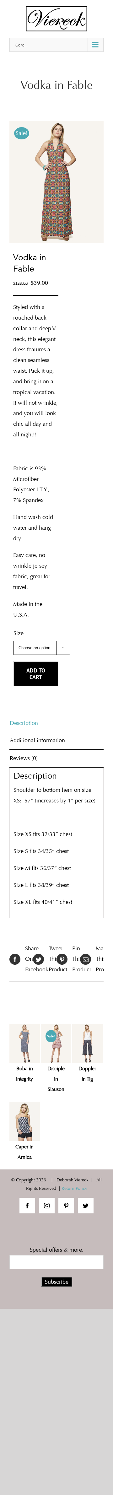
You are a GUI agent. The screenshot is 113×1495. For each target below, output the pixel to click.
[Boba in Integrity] (24, 1043)
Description (24, 723)
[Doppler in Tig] (87, 1043)
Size (18, 633)
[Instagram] (47, 1205)
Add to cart (35, 674)
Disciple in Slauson (56, 1079)
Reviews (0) (24, 758)
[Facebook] (27, 1205)
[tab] (56, 723)
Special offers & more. (56, 1249)
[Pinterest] (66, 1205)
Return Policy (74, 1188)
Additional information (37, 740)
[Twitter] (86, 1205)
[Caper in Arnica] (24, 1121)
